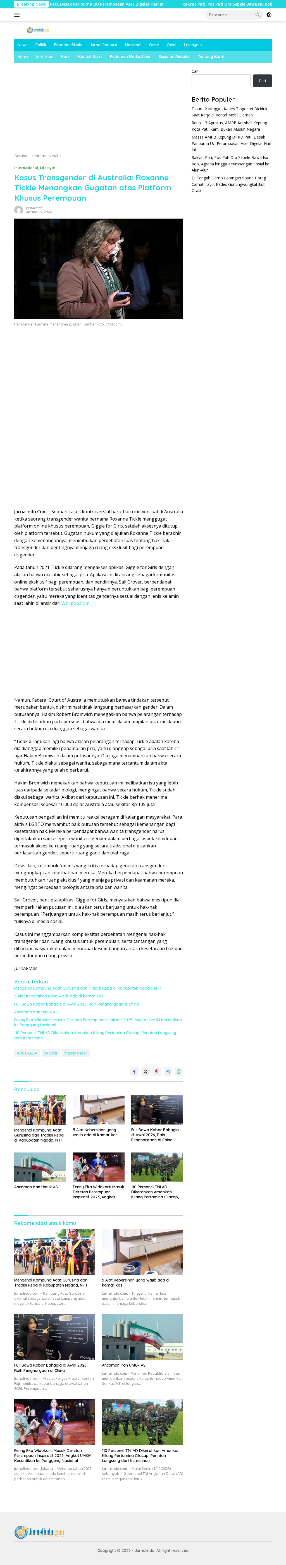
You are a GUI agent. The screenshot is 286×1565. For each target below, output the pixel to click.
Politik (40, 44)
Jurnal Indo (34, 208)
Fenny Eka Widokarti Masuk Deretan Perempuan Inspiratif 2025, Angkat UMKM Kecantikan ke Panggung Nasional (98, 1022)
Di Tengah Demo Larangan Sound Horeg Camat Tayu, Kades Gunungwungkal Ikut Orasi (229, 184)
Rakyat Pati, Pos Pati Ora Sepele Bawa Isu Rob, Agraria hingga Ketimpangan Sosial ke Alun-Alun (230, 164)
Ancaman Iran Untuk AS (36, 1012)
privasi (50, 1053)
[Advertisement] (99, 110)
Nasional (133, 44)
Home (23, 56)
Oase (154, 44)
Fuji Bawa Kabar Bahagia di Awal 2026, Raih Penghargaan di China (76, 1004)
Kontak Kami (90, 56)
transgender (75, 1053)
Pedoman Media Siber (130, 56)
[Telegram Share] (168, 1071)
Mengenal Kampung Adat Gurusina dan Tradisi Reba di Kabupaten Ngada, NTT (88, 988)
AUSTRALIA (27, 1053)
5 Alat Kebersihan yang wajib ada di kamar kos (58, 996)
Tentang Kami (211, 56)
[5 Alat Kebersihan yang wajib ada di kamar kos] (99, 1109)
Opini (171, 44)
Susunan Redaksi (174, 56)
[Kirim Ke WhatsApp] (179, 1071)
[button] (257, 14)
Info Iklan (44, 56)
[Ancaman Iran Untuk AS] (40, 1167)
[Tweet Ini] (145, 1071)
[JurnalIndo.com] (38, 29)
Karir (65, 56)
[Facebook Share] (134, 1071)
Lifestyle (47, 167)
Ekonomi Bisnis (68, 44)
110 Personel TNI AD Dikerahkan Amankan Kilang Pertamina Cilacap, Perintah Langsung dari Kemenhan (95, 1035)
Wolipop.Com (75, 603)
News (23, 44)
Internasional (26, 167)
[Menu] (18, 15)
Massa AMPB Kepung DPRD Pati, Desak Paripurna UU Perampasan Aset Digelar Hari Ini (231, 143)
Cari (195, 71)
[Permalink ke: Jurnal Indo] (18, 209)
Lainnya (191, 44)
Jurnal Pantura (103, 44)
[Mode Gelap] (269, 15)
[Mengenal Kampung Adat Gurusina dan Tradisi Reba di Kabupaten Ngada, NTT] (40, 1109)
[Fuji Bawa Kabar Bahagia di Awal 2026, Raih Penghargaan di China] (157, 1109)
